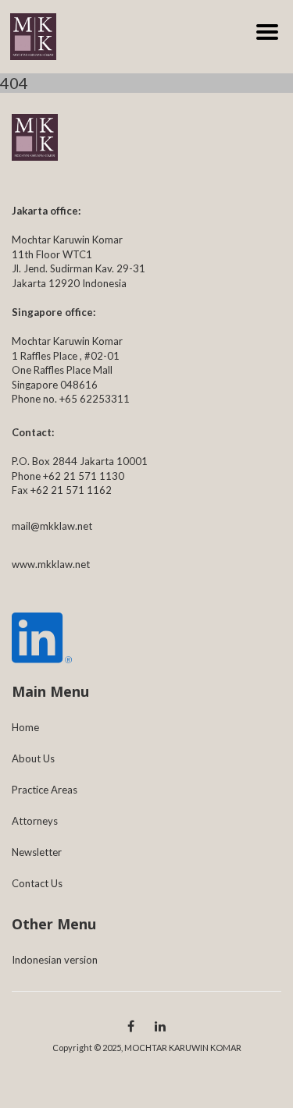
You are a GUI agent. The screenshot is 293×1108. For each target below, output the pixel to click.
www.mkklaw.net (51, 564)
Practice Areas (44, 789)
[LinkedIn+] (160, 1026)
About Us (33, 758)
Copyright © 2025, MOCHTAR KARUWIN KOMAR (146, 1047)
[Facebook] (131, 1026)
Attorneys (35, 821)
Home (25, 727)
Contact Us (37, 883)
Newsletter (37, 852)
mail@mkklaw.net (52, 526)
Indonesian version (55, 960)
